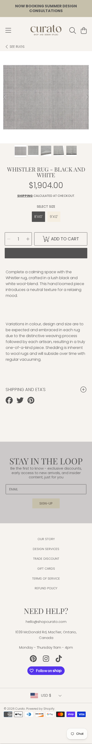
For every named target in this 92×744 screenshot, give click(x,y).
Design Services (46, 549)
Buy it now (46, 253)
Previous (5, 97)
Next (87, 97)
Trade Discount (46, 558)
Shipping (25, 196)
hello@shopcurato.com (46, 621)
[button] (8, 30)
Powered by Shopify (40, 709)
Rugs (17, 47)
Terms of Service (46, 578)
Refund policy (46, 588)
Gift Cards (46, 568)
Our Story (46, 539)
